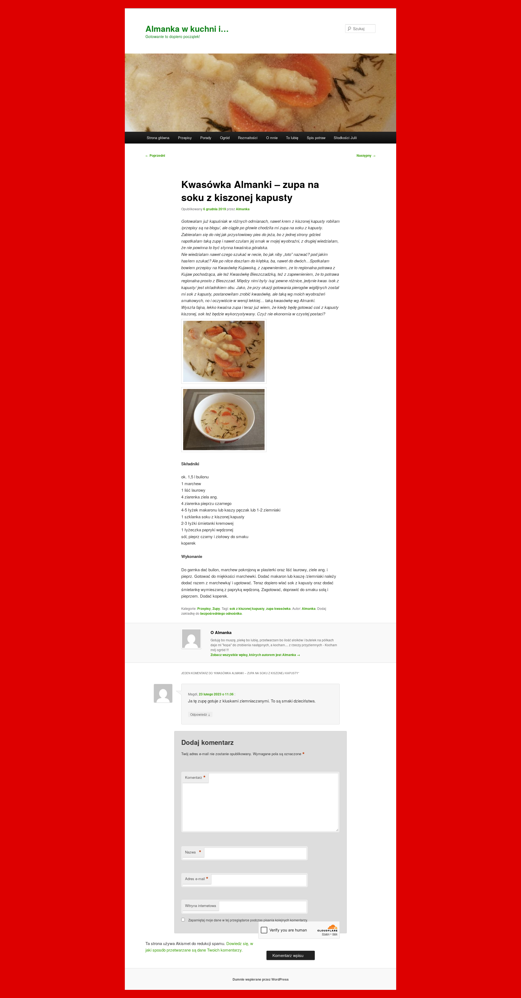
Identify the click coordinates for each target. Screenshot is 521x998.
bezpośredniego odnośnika (221, 613)
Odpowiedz (200, 714)
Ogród (225, 137)
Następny (366, 155)
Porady (205, 137)
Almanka (243, 208)
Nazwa (193, 852)
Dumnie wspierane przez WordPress (261, 979)
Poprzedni (155, 155)
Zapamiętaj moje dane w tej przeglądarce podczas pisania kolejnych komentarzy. (248, 920)
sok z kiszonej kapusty (247, 608)
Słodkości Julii (345, 137)
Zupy (216, 608)
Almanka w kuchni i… (187, 28)
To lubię (292, 137)
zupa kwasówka (278, 608)
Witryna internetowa (200, 905)
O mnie (272, 137)
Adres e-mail (196, 878)
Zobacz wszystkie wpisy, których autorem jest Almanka (255, 654)
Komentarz (195, 777)
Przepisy (185, 137)
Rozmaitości (248, 137)
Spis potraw (316, 137)
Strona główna (158, 137)
